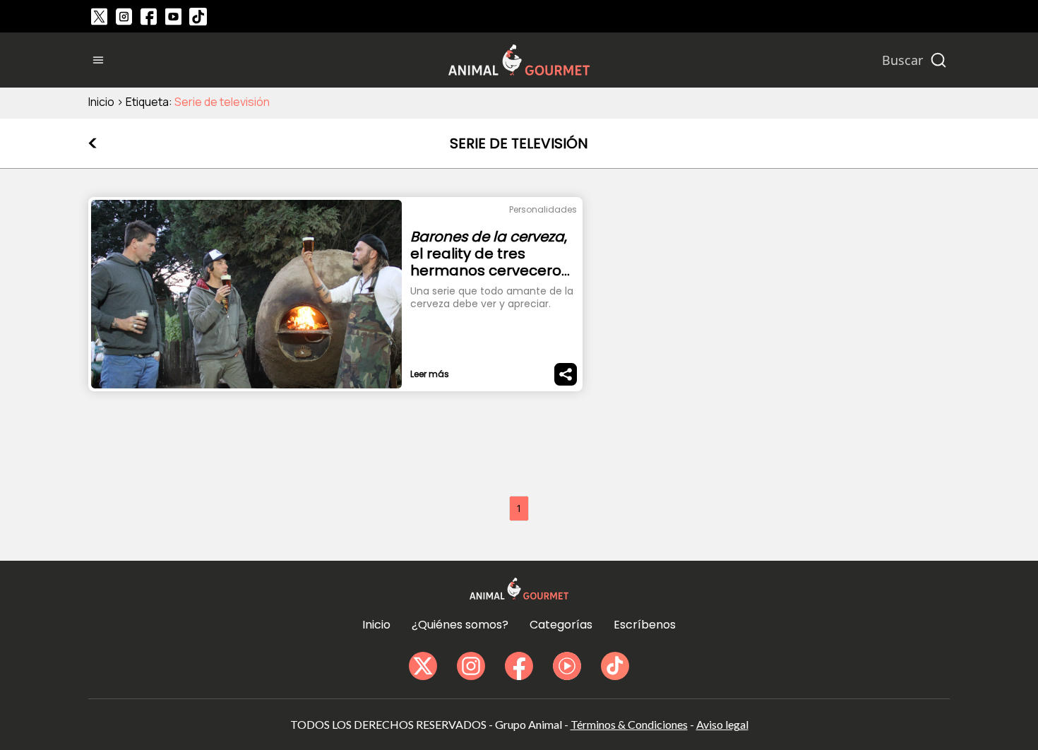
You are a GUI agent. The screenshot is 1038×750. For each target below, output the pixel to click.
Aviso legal (722, 724)
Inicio (101, 101)
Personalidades (543, 209)
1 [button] (519, 508)
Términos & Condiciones (629, 724)
